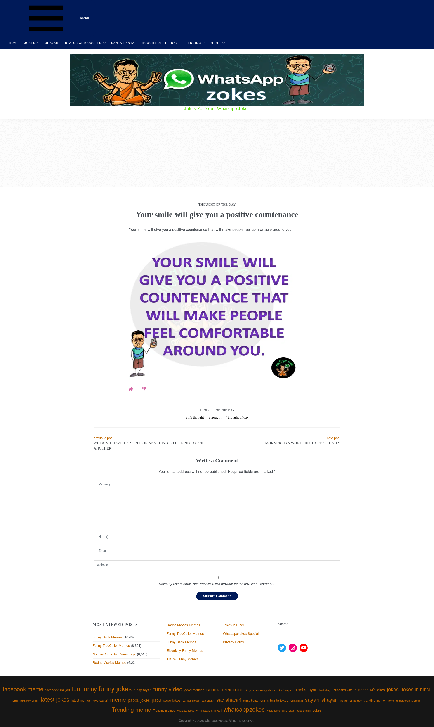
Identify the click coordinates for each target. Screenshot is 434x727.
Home (14, 43)
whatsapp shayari (209, 710)
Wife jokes (288, 710)
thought (215, 417)
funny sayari (142, 690)
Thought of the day (159, 43)
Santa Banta (122, 43)
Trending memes (164, 710)
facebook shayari (57, 689)
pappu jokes (139, 700)
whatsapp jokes (185, 710)
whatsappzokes (244, 709)
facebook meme (23, 689)
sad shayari (228, 699)
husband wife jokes (370, 689)
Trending (192, 43)
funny (89, 688)
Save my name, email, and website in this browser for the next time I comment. (217, 583)
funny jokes (115, 688)
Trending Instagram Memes (403, 700)
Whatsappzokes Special (241, 633)
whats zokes (273, 710)
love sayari (100, 700)
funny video (167, 689)
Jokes (29, 43)
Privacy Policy (233, 641)
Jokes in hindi (415, 689)
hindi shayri (325, 690)
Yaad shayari (304, 710)
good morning (194, 690)
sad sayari (208, 700)
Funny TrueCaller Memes (111, 645)
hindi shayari (306, 689)
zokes (317, 710)
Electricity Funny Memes (185, 650)
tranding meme (374, 700)
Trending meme (131, 709)
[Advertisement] (217, 153)
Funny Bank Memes (108, 637)
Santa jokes (296, 700)
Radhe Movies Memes (109, 662)
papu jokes (172, 700)
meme (118, 699)
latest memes (81, 700)
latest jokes (55, 699)
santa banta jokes (274, 700)
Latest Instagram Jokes (25, 700)
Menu (84, 18)
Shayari (52, 43)
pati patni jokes (191, 700)
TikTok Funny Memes (183, 658)
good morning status (262, 690)
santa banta (250, 700)
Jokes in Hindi (233, 624)
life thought (196, 417)
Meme (216, 43)
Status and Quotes (83, 43)
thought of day (238, 417)
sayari (312, 699)
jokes (393, 689)
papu (156, 700)
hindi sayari (285, 690)
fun (76, 688)
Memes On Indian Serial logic (114, 654)
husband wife (343, 689)
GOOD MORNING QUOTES (226, 690)
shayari (329, 699)
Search (283, 623)
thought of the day (351, 700)
